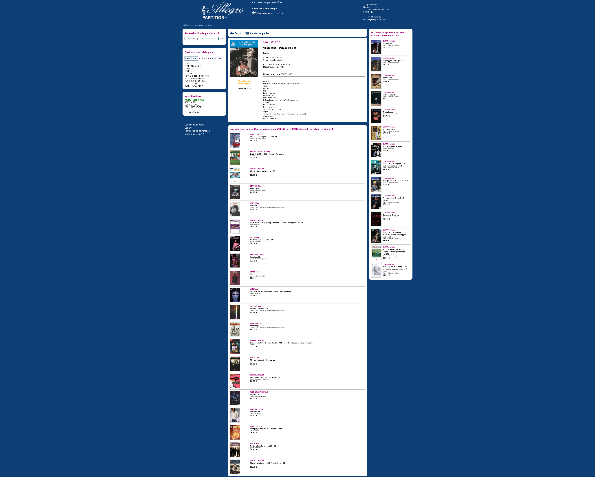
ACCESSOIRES (216, 58)
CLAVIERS (189, 68)
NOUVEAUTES (190, 102)
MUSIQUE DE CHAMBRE (195, 78)
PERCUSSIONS (191, 83)
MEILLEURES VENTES (194, 107)
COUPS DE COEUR (192, 105)
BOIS (187, 63)
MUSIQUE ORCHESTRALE (195, 81)
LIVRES (204, 58)
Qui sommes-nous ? (194, 133)
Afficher (280, 13)
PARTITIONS (191, 58)
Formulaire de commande (197, 130)
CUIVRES (188, 73)
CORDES (188, 71)
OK (221, 38)
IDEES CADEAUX (192, 112)
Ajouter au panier (259, 33)
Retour (238, 33)
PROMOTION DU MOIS (194, 100)
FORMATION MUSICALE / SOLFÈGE (199, 76)
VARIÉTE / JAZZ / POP (194, 86)
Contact (188, 127)
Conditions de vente (194, 124)
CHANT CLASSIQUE (193, 66)
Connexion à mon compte (265, 8)
